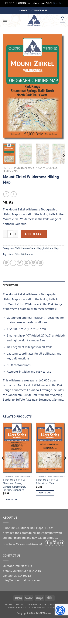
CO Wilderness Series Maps (28, 248)
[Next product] (6, 194)
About (8, 604)
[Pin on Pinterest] (33, 263)
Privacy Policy (17, 607)
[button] (5, 20)
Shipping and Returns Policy (45, 604)
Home (6, 167)
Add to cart (34, 234)
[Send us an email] (61, 543)
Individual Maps (24, 167)
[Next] (59, 87)
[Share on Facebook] (13, 263)
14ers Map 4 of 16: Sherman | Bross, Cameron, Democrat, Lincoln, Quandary (14, 485)
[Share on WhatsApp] (6, 263)
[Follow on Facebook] (48, 543)
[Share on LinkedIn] (40, 263)
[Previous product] (13, 194)
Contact (20, 604)
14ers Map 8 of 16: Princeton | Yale (47, 481)
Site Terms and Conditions (45, 607)
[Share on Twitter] (20, 263)
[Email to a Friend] (27, 263)
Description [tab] (10, 285)
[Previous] (8, 87)
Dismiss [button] (58, 3)
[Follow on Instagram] (54, 543)
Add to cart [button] (12, 499)
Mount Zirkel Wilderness (20, 254)
